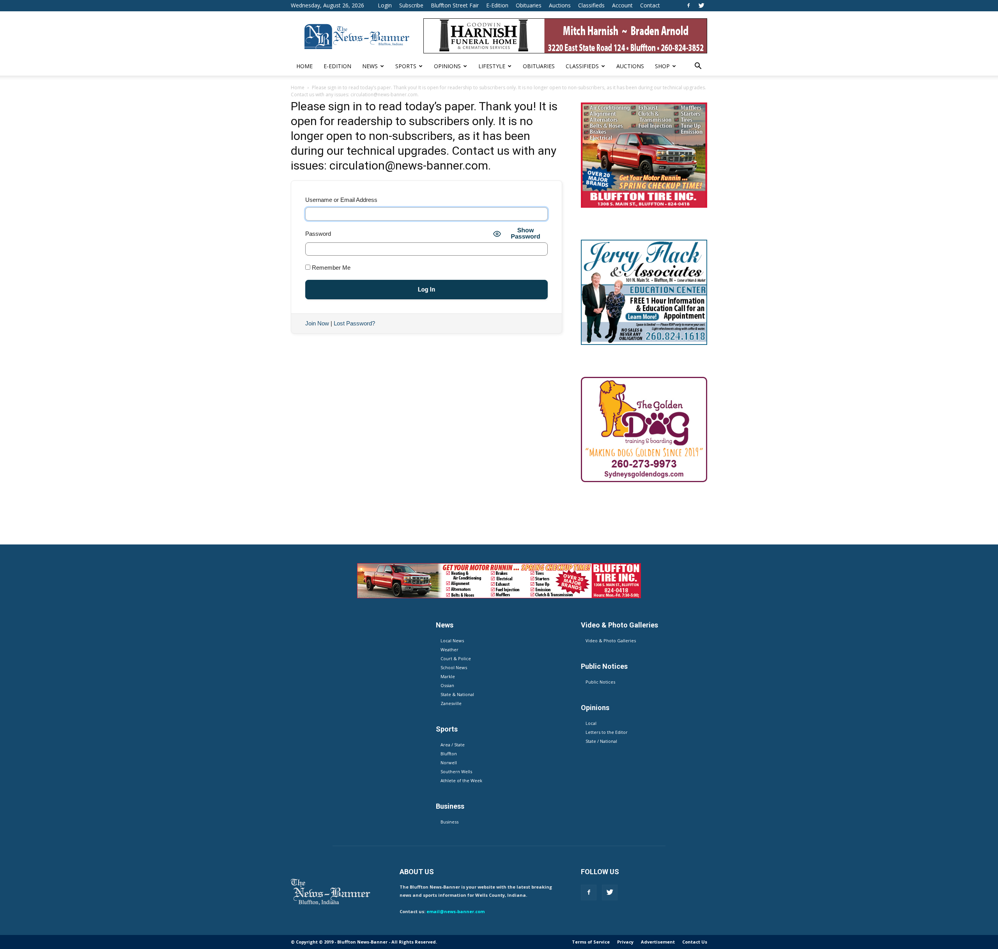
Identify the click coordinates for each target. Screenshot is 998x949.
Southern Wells (456, 771)
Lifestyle (491, 66)
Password (318, 233)
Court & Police (456, 658)
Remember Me (330, 267)
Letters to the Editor (607, 732)
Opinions (447, 66)
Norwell (449, 762)
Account (622, 5)
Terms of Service (591, 942)
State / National (601, 741)
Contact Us (694, 942)
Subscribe (411, 5)
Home (304, 66)
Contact (650, 5)
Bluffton (449, 753)
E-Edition (497, 5)
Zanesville (451, 703)
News (370, 66)
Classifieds (591, 5)
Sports (405, 66)
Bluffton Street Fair (455, 5)
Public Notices (600, 682)
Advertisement (658, 942)
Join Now (317, 323)
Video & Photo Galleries (611, 640)
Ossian (447, 685)
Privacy (625, 942)
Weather (449, 649)
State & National (457, 694)
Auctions (560, 5)
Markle (448, 676)
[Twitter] (701, 5)
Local (591, 723)
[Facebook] (688, 5)
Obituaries (528, 5)
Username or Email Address (341, 199)
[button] (697, 67)
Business (449, 822)
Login (385, 5)
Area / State (453, 745)
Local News (452, 640)
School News (454, 667)
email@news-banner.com (455, 911)
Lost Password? (354, 323)
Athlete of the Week (461, 780)
